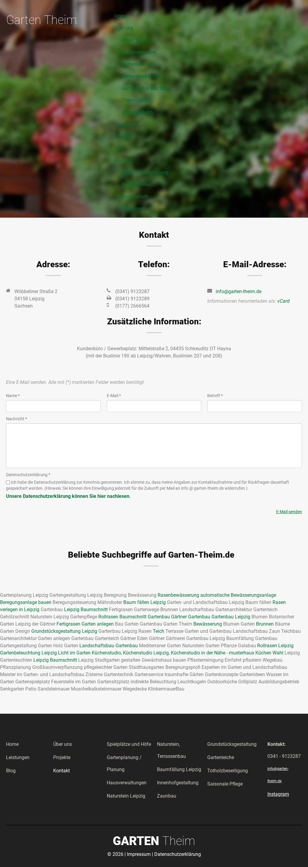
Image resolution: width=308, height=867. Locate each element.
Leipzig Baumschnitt (86, 609)
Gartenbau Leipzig (230, 617)
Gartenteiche (220, 757)
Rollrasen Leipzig (275, 645)
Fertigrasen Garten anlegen (85, 624)
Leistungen (17, 757)
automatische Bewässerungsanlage (238, 595)
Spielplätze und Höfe (129, 744)
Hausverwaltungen (126, 783)
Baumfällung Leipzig (179, 769)
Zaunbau (166, 796)
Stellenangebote (139, 52)
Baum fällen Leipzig (144, 602)
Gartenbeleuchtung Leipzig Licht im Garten (45, 653)
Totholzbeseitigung (227, 771)
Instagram (278, 794)
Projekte (61, 757)
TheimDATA (134, 100)
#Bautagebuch (137, 112)
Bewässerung (207, 624)
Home (12, 744)
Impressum (134, 208)
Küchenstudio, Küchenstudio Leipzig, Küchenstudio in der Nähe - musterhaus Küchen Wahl (187, 653)
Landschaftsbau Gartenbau (108, 645)
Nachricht (16, 418)
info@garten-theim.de (238, 291)
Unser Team (134, 40)
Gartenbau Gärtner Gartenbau (179, 617)
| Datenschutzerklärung (176, 854)
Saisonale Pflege (225, 784)
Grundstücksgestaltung (232, 744)
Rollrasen (108, 617)
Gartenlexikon (136, 64)
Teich (158, 631)
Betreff (215, 395)
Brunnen (265, 624)
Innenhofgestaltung (178, 783)
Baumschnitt (132, 617)
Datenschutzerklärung (145, 172)
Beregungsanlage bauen (25, 602)
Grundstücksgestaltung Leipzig (64, 631)
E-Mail (114, 395)
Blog (11, 771)
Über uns (62, 744)
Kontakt (61, 771)
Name (13, 395)
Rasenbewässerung (178, 595)
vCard (283, 301)
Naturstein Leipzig (126, 796)
